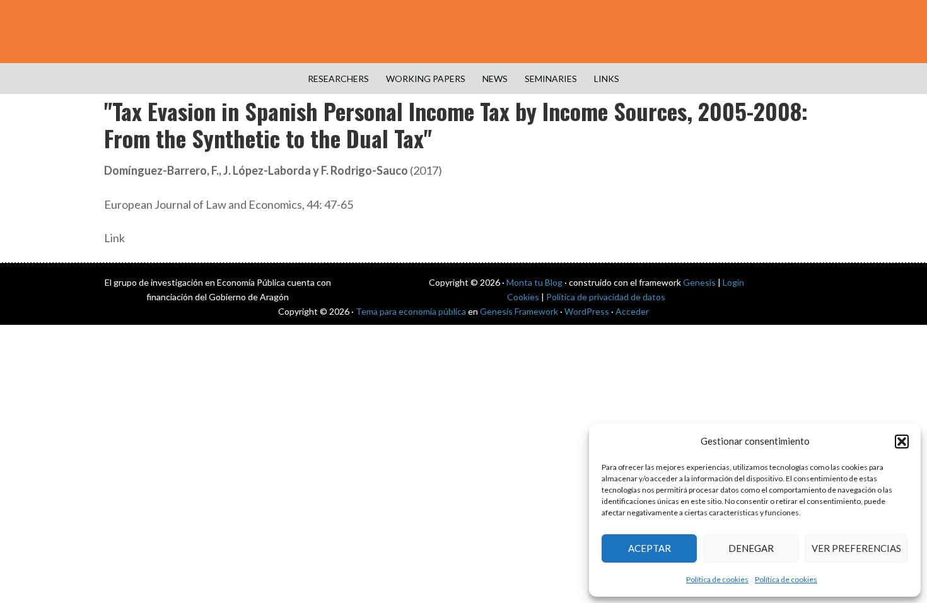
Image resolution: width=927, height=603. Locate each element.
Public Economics (463, 31)
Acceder (632, 311)
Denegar (751, 548)
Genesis (699, 282)
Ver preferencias (856, 548)
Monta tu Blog (534, 282)
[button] (901, 441)
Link (114, 238)
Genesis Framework (519, 311)
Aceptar (649, 548)
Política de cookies (717, 579)
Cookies (523, 296)
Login (733, 282)
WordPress (586, 311)
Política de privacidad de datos (605, 296)
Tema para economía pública (411, 311)
